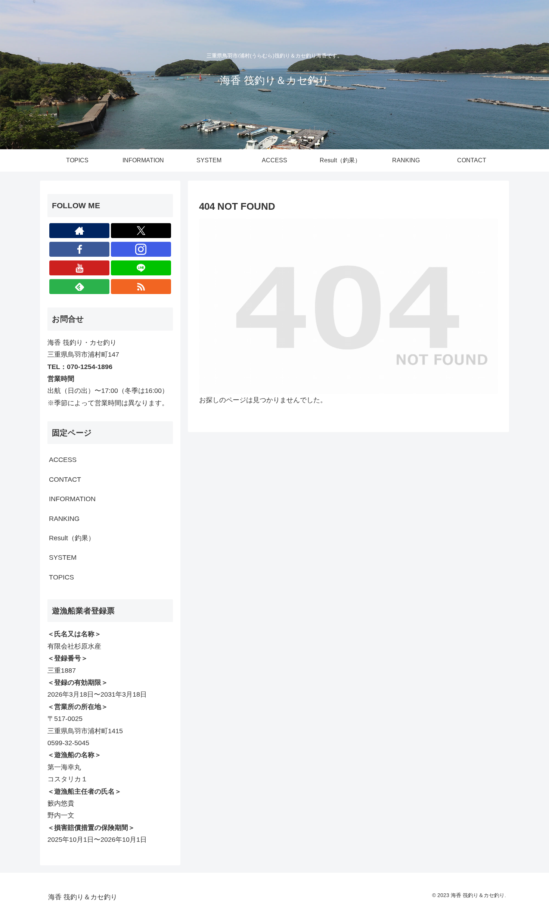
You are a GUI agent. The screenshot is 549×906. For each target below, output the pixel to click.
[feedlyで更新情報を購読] (79, 286)
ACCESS (63, 459)
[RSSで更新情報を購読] (141, 286)
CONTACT (65, 479)
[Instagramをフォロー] (141, 249)
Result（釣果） (72, 538)
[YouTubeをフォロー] (79, 267)
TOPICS (61, 577)
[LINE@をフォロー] (141, 267)
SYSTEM (63, 557)
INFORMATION (72, 499)
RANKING (64, 518)
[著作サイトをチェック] (79, 230)
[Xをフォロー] (141, 230)
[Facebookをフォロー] (79, 249)
